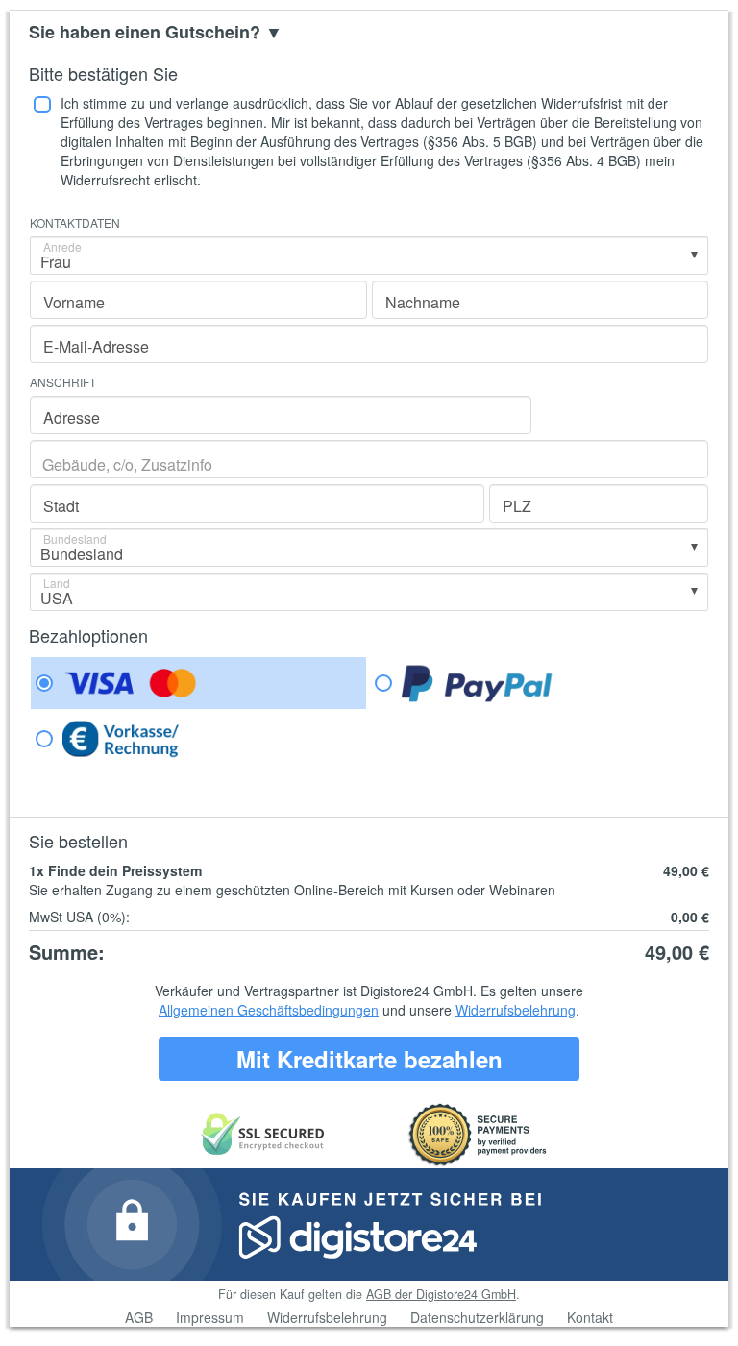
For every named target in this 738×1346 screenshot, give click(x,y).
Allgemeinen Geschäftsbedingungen (269, 1009)
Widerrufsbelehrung (515, 1009)
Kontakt (590, 1317)
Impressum (210, 1317)
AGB (139, 1317)
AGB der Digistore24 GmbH (441, 1294)
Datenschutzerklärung (477, 1317)
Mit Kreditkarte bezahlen (369, 1058)
